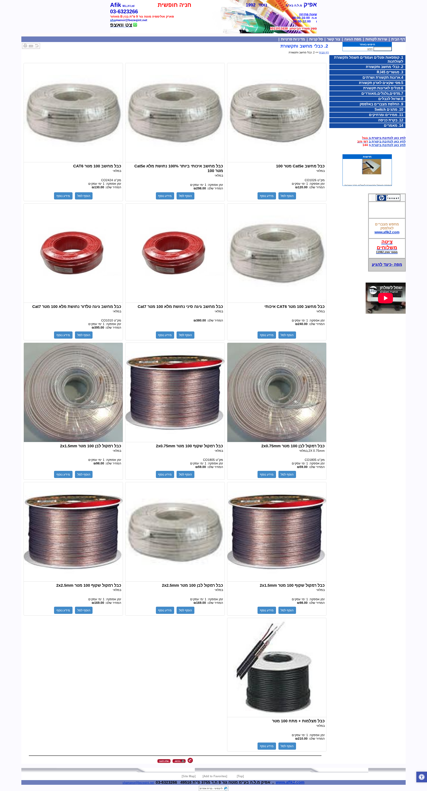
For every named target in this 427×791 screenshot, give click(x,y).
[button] (421, 777)
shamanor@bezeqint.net (138, 782)
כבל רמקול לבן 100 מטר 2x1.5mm (73, 392)
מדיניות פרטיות (293, 39)
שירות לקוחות (376, 39)
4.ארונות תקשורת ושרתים (383, 77)
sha (113, 20)
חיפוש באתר (367, 44)
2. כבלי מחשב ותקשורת (384, 67)
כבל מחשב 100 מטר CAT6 (73, 112)
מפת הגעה (352, 39)
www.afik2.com (387, 232)
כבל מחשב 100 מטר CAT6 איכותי (276, 253)
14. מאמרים (393, 125)
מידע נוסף (267, 196)
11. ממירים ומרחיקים (386, 115)
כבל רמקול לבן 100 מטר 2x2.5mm (174, 531)
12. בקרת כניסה (390, 120)
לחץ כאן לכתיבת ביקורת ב (387, 141)
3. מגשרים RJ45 (390, 72)
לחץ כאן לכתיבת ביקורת (388, 145)
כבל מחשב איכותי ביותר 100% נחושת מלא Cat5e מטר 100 (174, 112)
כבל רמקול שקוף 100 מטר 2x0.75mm (174, 392)
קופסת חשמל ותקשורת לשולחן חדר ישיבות (368, 179)
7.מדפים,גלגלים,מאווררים (382, 93)
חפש (370, 48)
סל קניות (316, 39)
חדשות (367, 156)
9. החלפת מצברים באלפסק (381, 104)
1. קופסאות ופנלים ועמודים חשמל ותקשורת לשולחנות (368, 59)
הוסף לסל (287, 196)
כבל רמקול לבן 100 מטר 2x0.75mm (276, 392)
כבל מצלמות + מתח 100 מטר (276, 667)
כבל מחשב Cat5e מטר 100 (276, 112)
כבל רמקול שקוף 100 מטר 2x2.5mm (73, 531)
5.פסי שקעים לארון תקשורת (381, 83)
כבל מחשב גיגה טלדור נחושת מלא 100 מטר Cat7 (73, 253)
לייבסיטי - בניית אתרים (211, 788)
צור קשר (333, 39)
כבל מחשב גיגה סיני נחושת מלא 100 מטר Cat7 (174, 253)
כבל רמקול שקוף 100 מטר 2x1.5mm (276, 531)
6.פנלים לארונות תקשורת (383, 88)
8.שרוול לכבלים (390, 99)
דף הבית (398, 39)
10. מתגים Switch (389, 109)
